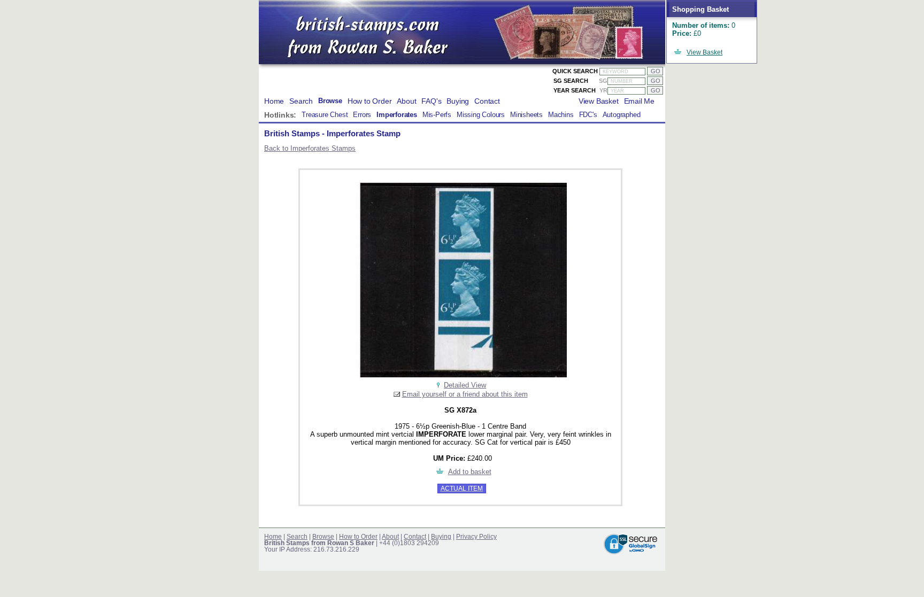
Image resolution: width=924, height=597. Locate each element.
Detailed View (465, 385)
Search (301, 101)
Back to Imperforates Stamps (310, 148)
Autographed (622, 115)
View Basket (704, 52)
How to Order (370, 101)
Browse (330, 101)
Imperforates (396, 115)
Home (274, 101)
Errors (362, 115)
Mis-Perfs (436, 115)
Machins (561, 115)
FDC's (588, 115)
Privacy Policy (476, 536)
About (406, 101)
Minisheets (526, 115)
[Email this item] (397, 394)
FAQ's (431, 101)
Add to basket (469, 472)
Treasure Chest (325, 115)
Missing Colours (481, 115)
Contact (487, 101)
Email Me (639, 101)
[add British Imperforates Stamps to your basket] (440, 472)
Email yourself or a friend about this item (465, 394)
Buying (457, 101)
